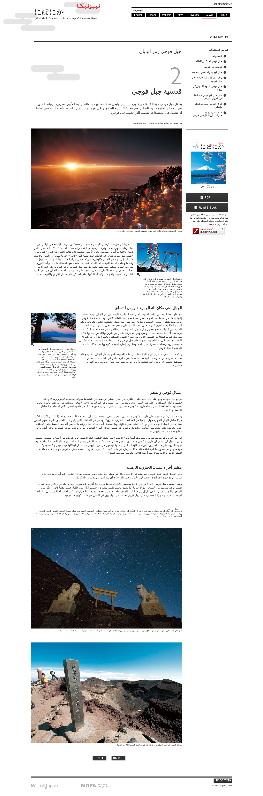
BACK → (118, 758)
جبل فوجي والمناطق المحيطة (206, 72)
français (166, 15)
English (138, 15)
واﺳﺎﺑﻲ (208, 105)
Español (152, 15)
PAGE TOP (223, 780)
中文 (180, 15)
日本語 (223, 15)
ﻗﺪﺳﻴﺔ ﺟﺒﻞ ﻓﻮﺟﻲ (213, 66)
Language (137, 10)
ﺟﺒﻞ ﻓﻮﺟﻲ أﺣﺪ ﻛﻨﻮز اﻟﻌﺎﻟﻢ (209, 61)
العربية (209, 15)
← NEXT (99, 758)
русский (195, 15)
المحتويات (217, 56)
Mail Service (225, 4)
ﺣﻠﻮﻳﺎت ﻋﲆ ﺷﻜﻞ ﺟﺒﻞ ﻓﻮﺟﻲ (207, 114)
